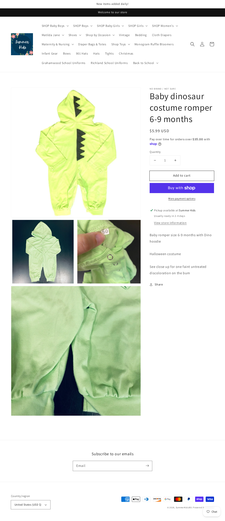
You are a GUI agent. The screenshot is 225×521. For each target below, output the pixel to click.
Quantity (155, 152)
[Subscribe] (147, 466)
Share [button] (159, 284)
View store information (170, 223)
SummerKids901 (184, 507)
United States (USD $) (28, 504)
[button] (192, 44)
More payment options (181, 198)
